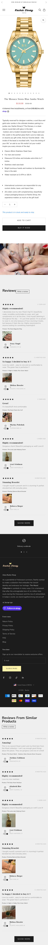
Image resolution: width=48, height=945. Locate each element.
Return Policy (7, 621)
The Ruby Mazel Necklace (14, 783)
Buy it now (24, 228)
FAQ (4, 638)
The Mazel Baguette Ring (15, 329)
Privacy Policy (7, 625)
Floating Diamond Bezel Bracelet (17, 491)
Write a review (22, 291)
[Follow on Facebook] (3, 677)
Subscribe (11, 668)
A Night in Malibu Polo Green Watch (18, 371)
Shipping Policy (8, 629)
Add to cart (24, 220)
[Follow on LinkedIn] (23, 677)
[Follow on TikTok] (16, 677)
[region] (24, 543)
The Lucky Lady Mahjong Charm (17, 449)
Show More (24, 523)
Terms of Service (8, 634)
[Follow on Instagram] (10, 677)
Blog (4, 642)
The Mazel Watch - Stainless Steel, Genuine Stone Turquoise (24, 754)
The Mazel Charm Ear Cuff (15, 410)
